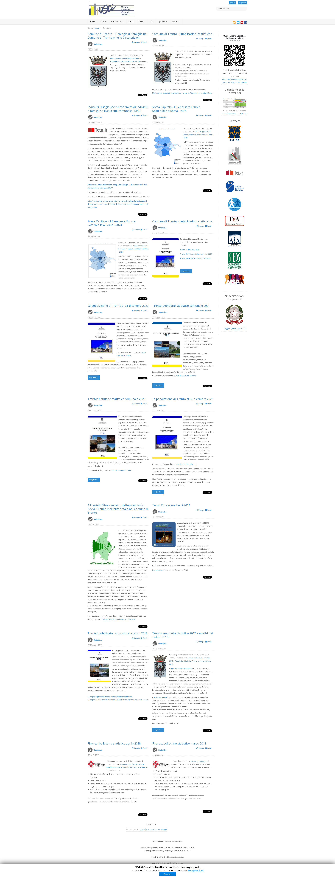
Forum (141, 21)
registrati (242, 3)
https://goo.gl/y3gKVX (199, 761)
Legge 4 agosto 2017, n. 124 (234, 328)
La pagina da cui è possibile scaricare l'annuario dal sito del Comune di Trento (118, 699)
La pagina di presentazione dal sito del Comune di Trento (110, 696)
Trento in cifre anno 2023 (190, 249)
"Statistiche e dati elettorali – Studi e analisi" (119, 619)
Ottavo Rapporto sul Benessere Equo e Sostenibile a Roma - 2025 (198, 134)
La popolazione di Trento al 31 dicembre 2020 (182, 399)
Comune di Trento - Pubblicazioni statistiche (182, 34)
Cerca (174, 21)
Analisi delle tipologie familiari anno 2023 (196, 254)
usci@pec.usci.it (177, 857)
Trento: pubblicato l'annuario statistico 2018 (117, 633)
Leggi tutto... (186, 271)
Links (151, 21)
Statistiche (98, 44)
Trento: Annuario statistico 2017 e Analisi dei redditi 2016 (182, 635)
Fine (165, 829)
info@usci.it (161, 857)
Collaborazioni (117, 21)
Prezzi (130, 21)
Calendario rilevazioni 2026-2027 (234, 113)
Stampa (136, 42)
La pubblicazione (159, 570)
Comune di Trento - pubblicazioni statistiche (182, 221)
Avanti (160, 829)
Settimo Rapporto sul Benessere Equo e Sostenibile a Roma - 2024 (133, 249)
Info (102, 21)
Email (144, 42)
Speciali (161, 21)
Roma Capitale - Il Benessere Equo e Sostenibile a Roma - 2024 (111, 223)
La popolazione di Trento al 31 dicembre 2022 (118, 306)
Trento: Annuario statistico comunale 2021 (181, 306)
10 (156, 829)
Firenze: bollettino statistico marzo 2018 (179, 743)
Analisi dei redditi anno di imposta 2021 (195, 258)
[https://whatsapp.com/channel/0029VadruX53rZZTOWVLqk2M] (234, 50)
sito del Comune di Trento (186, 375)
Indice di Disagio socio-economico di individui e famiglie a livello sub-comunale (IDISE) (118, 108)
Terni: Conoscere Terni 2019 (171, 505)
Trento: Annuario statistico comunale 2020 (116, 399)
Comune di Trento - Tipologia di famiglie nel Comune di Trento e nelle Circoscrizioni (117, 35)
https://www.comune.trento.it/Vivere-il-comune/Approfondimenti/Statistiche (182, 93)
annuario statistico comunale (181, 668)
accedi (232, 3)
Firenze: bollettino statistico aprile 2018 (114, 743)
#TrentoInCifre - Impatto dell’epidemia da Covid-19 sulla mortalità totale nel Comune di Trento (118, 509)
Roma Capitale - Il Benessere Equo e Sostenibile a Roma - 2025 (176, 108)
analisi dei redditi (160, 697)
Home (92, 21)
